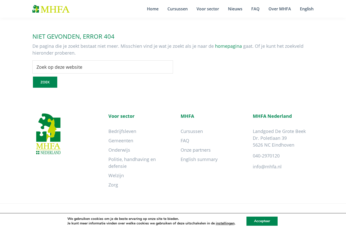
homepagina (228, 46)
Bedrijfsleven (122, 131)
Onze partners (196, 150)
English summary (199, 159)
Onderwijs (119, 150)
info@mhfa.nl (267, 167)
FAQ (185, 141)
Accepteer (262, 221)
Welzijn (116, 175)
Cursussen (192, 131)
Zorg (113, 185)
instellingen (225, 223)
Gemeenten (120, 141)
